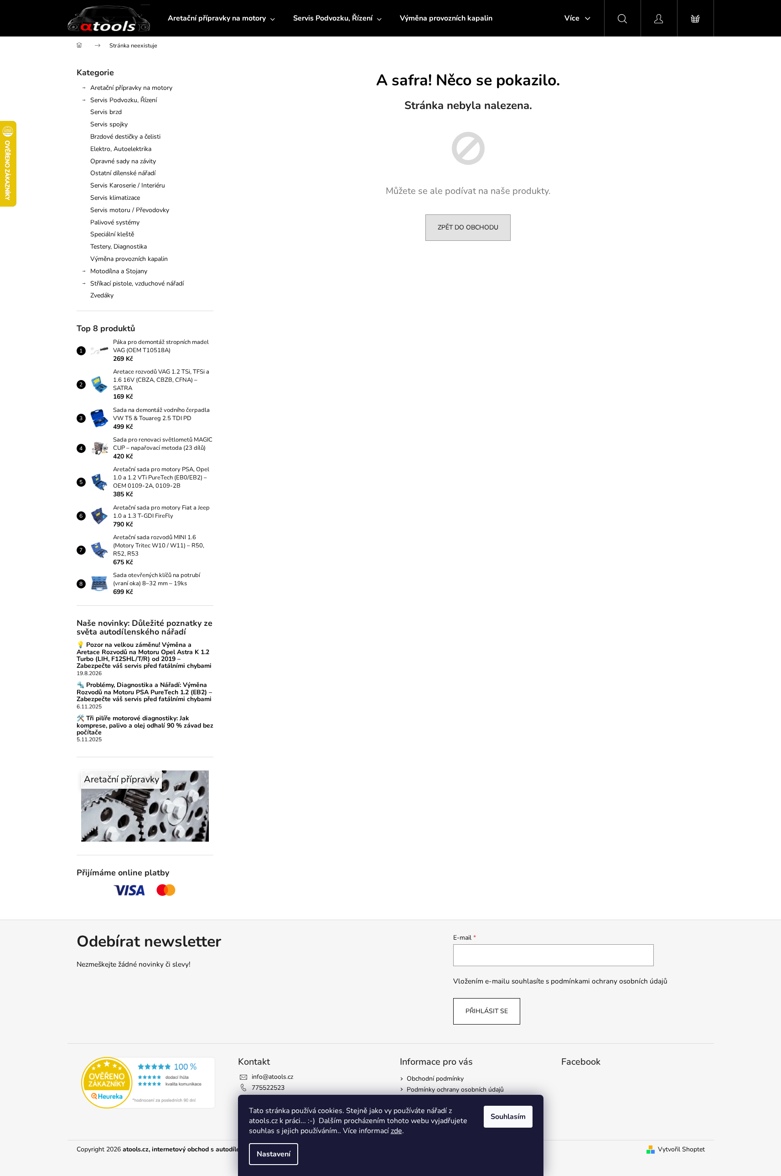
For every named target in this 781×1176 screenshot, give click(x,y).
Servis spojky (109, 124)
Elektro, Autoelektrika (120, 149)
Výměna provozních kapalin (129, 259)
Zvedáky (102, 295)
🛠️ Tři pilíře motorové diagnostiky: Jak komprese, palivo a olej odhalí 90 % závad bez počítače (145, 725)
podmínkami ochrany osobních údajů (609, 981)
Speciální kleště (112, 234)
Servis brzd (106, 112)
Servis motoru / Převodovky (129, 210)
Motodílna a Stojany (118, 271)
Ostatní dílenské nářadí (122, 173)
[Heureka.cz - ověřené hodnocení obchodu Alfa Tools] (148, 1082)
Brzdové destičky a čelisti (125, 136)
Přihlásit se (486, 1011)
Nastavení (273, 1154)
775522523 (268, 1087)
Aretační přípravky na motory (131, 87)
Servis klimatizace (115, 197)
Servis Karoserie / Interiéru (127, 185)
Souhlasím (508, 1117)
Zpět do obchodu (468, 227)
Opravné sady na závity (123, 161)
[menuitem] (221, 18)
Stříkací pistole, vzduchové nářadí (137, 283)
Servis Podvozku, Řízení (123, 100)
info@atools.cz (272, 1076)
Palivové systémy (115, 222)
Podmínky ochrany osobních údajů (455, 1089)
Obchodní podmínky (435, 1078)
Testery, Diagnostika (118, 246)
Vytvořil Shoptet (681, 1149)
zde (396, 1131)
